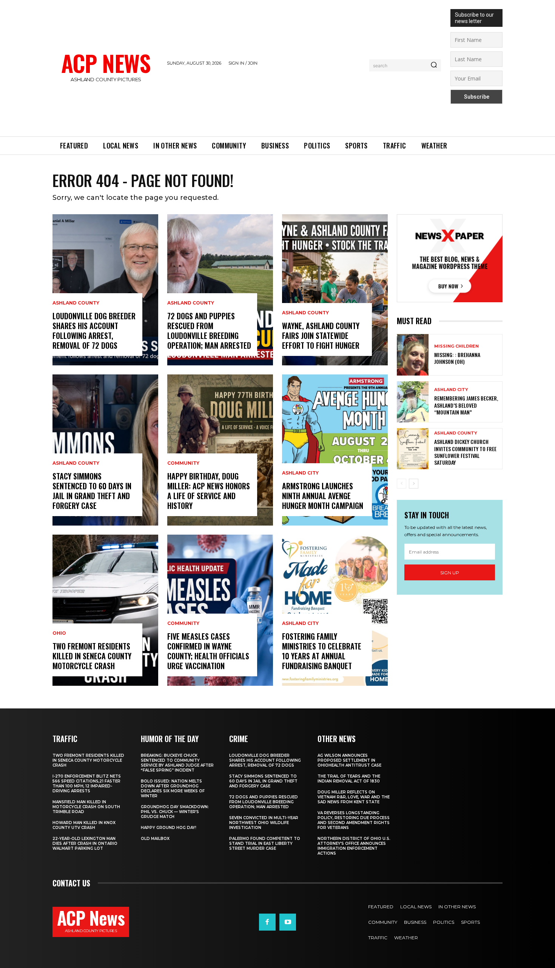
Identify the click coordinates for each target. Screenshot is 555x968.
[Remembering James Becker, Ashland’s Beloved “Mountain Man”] (413, 401)
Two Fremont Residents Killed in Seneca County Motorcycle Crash (91, 655)
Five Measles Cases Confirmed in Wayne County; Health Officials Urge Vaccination (208, 651)
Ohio (59, 633)
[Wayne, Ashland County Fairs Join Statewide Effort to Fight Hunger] (335, 289)
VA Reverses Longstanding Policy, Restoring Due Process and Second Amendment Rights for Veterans (354, 820)
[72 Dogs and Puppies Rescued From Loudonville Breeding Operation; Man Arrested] (220, 289)
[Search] (434, 65)
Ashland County (75, 303)
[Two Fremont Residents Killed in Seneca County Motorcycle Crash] (105, 610)
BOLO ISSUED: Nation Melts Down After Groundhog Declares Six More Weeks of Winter (173, 788)
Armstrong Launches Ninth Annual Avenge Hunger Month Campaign (322, 495)
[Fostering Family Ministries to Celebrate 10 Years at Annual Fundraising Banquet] (335, 610)
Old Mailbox (155, 838)
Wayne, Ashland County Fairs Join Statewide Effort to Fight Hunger (320, 335)
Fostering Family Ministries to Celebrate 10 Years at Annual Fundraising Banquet (321, 651)
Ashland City (300, 473)
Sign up (449, 572)
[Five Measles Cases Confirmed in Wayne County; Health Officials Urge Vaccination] (220, 610)
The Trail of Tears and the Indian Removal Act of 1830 (349, 779)
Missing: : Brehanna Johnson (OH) (457, 358)
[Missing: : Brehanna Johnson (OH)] (413, 354)
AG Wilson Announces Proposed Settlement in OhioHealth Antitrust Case (349, 760)
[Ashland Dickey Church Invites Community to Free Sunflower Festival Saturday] (413, 448)
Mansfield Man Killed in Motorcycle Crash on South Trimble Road (86, 806)
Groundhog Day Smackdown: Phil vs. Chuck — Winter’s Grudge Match (175, 811)
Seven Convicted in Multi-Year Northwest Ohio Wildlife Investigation (263, 822)
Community (183, 463)
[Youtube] (287, 922)
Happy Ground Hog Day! (168, 827)
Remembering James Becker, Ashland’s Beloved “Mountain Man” (466, 405)
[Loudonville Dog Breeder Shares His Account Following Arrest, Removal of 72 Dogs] (105, 289)
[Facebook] (267, 922)
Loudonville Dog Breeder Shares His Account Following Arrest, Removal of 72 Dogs (94, 330)
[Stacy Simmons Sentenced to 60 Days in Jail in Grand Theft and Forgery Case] (105, 450)
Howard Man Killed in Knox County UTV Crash (84, 825)
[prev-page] (401, 484)
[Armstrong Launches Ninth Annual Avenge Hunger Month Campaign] (335, 450)
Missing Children (456, 346)
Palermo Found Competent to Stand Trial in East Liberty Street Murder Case (264, 843)
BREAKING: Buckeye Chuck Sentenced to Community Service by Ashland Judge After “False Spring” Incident (177, 763)
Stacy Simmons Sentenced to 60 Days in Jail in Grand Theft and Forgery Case (91, 490)
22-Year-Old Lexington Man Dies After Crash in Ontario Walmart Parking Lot (84, 843)
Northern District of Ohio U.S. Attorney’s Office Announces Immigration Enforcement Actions (354, 846)
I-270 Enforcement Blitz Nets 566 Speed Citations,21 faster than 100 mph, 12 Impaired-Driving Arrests (86, 783)
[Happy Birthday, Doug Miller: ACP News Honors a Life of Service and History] (220, 450)
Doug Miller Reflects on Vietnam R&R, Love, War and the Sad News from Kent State (354, 797)
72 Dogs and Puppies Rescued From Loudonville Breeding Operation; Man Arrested (209, 330)
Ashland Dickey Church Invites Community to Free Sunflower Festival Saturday (465, 452)
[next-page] (413, 484)
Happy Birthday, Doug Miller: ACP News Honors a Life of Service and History (208, 490)
